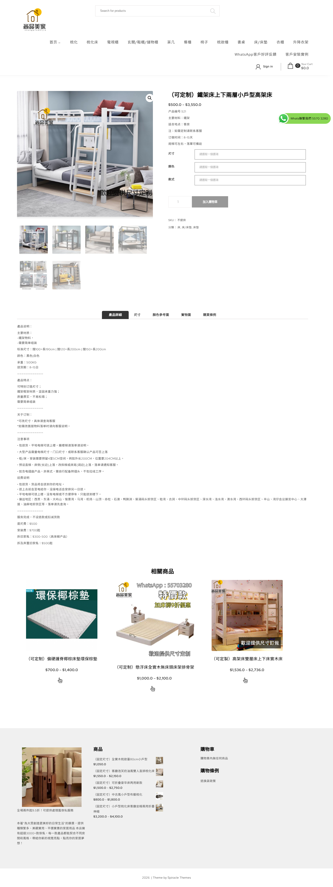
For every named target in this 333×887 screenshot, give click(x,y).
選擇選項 (60, 681)
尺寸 (171, 153)
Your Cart (307, 64)
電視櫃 (113, 42)
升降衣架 (301, 42)
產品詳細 (115, 315)
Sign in (268, 66)
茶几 (171, 42)
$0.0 (305, 68)
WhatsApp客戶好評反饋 (256, 54)
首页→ (55, 42)
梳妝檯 (223, 42)
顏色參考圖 (161, 315)
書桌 (241, 42)
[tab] (115, 315)
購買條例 (209, 315)
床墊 (196, 227)
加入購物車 (210, 202)
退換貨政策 (208, 781)
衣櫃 (280, 42)
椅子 (204, 42)
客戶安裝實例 (297, 54)
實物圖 (186, 315)
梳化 (74, 42)
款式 (171, 179)
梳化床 (92, 42)
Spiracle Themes (179, 878)
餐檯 (188, 42)
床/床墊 (261, 42)
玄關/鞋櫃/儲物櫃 (143, 42)
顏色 (171, 166)
